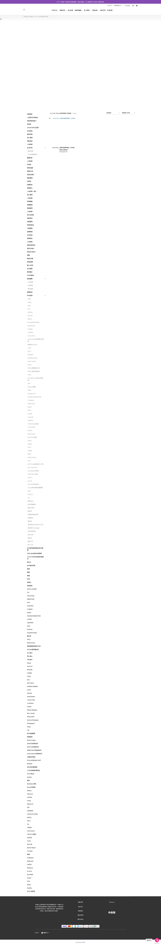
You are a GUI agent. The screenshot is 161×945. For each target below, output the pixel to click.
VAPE (29, 491)
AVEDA (30, 319)
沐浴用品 (29, 235)
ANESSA (30, 312)
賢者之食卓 (31, 508)
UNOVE (29, 864)
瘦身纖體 (29, 279)
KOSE (29, 410)
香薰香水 (29, 188)
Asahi (29, 305)
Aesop (29, 302)
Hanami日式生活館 (33, 127)
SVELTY (30, 477)
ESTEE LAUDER (31, 589)
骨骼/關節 (30, 262)
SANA (29, 454)
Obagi (29, 440)
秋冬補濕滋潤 (31, 565)
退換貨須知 (80, 915)
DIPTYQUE (30, 683)
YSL (29, 498)
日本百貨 (54, 10)
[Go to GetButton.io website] (157, 943)
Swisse (30, 481)
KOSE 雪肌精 (31, 891)
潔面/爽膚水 (30, 174)
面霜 (28, 576)
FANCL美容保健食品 (34, 371)
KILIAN (29, 707)
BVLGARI (29, 670)
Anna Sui (29, 666)
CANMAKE (30, 811)
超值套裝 (29, 737)
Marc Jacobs (31, 713)
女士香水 (29, 653)
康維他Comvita (32, 344)
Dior (28, 680)
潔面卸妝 (29, 586)
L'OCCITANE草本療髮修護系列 (35, 558)
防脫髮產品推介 (31, 121)
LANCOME (30, 623)
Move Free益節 (32, 437)
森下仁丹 (30, 545)
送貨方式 (80, 906)
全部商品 (25, 16)
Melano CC (30, 804)
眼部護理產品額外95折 (34, 646)
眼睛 (28, 255)
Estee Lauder (32, 361)
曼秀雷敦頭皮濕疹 (33, 514)
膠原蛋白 (29, 272)
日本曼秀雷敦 (32, 531)
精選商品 (29, 292)
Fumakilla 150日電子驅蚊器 (35, 379)
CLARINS (30, 332)
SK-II (29, 461)
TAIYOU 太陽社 (31, 834)
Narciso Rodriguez (33, 720)
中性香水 (29, 659)
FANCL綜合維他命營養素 (34, 553)
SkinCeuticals (32, 457)
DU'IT (29, 351)
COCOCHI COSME (32, 814)
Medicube (30, 861)
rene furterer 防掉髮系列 (34, 754)
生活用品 (29, 131)
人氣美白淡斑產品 (32, 117)
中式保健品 (30, 275)
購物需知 (80, 911)
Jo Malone (31, 400)
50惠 (29, 299)
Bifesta (29, 790)
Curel (29, 348)
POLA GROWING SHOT (34, 760)
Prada (29, 727)
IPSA (28, 881)
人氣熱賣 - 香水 (31, 191)
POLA (29, 447)
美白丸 (29, 562)
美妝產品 (29, 141)
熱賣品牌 (94, 10)
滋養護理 (29, 222)
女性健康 (29, 269)
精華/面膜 (30, 168)
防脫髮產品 (30, 225)
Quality (29, 777)
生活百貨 (29, 148)
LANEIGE (30, 420)
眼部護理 (29, 178)
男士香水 (29, 656)
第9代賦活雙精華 (32, 767)
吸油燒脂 (30, 289)
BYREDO (29, 764)
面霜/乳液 (30, 171)
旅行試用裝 (30, 215)
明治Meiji (30, 501)
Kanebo (29, 888)
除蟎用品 (30, 518)
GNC (29, 383)
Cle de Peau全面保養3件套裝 (41, 16)
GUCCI (29, 690)
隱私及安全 (80, 919)
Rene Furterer (31, 740)
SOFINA (29, 797)
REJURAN (30, 874)
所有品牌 (31, 16)
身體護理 (29, 205)
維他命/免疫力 (31, 252)
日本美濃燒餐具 (32, 154)
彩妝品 (29, 181)
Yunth (29, 841)
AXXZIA (29, 817)
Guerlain (29, 629)
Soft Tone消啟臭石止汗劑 (35, 464)
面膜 (28, 572)
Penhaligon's (31, 723)
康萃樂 (30, 511)
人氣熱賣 (29, 144)
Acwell (29, 878)
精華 (28, 569)
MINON (30, 430)
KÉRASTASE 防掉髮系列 (34, 750)
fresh (28, 626)
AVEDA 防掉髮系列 (32, 743)
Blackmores (31, 326)
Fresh (29, 375)
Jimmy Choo (31, 700)
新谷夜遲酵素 (32, 504)
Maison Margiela (32, 710)
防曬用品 (29, 185)
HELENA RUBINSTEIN (34, 397)
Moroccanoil (31, 434)
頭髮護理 (29, 208)
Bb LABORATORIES (33, 322)
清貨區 (29, 124)
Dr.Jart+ (29, 871)
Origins (30, 444)
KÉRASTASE (30, 599)
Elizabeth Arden (32, 358)
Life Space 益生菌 (33, 424)
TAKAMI (29, 827)
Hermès (29, 693)
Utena (29, 801)
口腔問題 (29, 228)
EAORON (30, 355)
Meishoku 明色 (31, 784)
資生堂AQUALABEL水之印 (35, 524)
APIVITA (30, 316)
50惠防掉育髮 (31, 757)
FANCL (30, 365)
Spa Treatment (32, 467)
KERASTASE (31, 404)
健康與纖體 (78, 10)
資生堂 (30, 521)
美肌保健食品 (31, 245)
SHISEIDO (30, 606)
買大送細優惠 (31, 733)
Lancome (30, 417)
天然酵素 (30, 285)
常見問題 (109, 10)
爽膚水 (29, 582)
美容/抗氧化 (30, 248)
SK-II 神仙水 (30, 774)
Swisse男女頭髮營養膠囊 (35, 488)
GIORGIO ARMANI (32, 686)
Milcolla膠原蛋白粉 (33, 649)
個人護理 (86, 10)
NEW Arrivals (31, 643)
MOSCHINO (30, 717)
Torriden (30, 851)
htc (28, 824)
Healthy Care (32, 393)
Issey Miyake (31, 696)
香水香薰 (70, 10)
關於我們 (102, 10)
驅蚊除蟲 (30, 151)
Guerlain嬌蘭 (32, 387)
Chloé (29, 676)
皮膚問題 (29, 232)
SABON (30, 451)
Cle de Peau (31, 336)
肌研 (28, 780)
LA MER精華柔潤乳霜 (33, 770)
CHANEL (30, 329)
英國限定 (29, 114)
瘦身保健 (29, 134)
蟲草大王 (30, 541)
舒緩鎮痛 (29, 201)
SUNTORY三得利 (33, 474)
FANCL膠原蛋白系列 (34, 368)
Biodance (30, 868)
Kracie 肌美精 (31, 787)
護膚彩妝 (62, 10)
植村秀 (30, 538)
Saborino (30, 794)
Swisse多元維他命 (33, 484)
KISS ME (29, 844)
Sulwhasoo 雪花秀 (33, 471)
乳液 (28, 579)
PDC (28, 807)
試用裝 (29, 164)
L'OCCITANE (31, 427)
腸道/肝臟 (30, 258)
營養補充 (29, 238)
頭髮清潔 (29, 218)
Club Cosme (31, 831)
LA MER (30, 414)
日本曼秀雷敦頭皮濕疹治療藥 (35, 549)
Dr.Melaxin (30, 858)
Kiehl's (30, 407)
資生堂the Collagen (34, 528)
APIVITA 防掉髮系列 (33, 747)
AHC (29, 309)
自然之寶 (30, 535)
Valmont (30, 494)
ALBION (29, 838)
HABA (29, 390)
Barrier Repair (31, 848)
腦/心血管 (30, 265)
